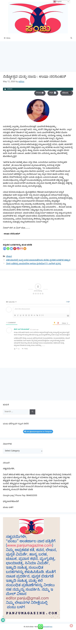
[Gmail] (21, 248)
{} (39, 315)
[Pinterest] (14, 248)
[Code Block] (34, 315)
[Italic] (17, 315)
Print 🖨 (40, 93)
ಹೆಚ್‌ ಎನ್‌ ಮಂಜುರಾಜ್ (21, 329)
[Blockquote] (31, 315)
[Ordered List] (26, 315)
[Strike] (23, 315)
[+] (42, 315)
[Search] (32, 412)
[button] (71, 38)
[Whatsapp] (8, 248)
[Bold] (15, 315)
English (59, 1)
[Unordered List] (29, 315)
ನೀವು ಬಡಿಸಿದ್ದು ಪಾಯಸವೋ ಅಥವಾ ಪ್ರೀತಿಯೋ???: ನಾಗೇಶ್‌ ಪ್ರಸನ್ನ (33, 264)
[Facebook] (4, 248)
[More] (24, 248)
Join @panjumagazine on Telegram (39, 431)
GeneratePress (47, 627)
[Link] (37, 315)
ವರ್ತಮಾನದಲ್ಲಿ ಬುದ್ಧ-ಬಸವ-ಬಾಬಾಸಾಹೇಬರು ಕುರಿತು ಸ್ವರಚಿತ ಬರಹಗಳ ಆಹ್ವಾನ (38, 260)
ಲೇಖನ (9, 256)
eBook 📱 (66, 93)
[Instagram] (18, 248)
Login (68, 302)
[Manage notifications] (71, 625)
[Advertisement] (38, 57)
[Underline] (20, 315)
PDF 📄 (52, 93)
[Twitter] (11, 248)
